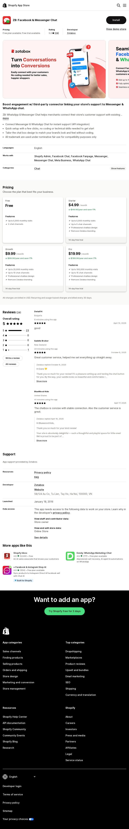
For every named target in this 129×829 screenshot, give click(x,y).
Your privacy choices (15, 819)
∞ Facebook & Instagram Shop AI (29, 567)
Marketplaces (74, 657)
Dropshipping (73, 651)
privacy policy (61, 512)
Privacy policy (42, 472)
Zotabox (71, 33)
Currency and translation (81, 694)
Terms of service (13, 794)
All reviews (11, 364)
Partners (71, 741)
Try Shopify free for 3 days (65, 611)
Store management (14, 688)
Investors (71, 729)
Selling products (12, 663)
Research (8, 747)
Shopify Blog (10, 741)
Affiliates (71, 747)
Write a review (13, 358)
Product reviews (75, 663)
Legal (69, 754)
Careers (70, 723)
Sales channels (12, 651)
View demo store (116, 29)
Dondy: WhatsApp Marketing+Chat (94, 553)
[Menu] (124, 5)
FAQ (36, 477)
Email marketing (75, 676)
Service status (74, 760)
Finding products (13, 657)
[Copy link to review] (44, 311)
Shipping (71, 688)
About (69, 716)
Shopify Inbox (20, 553)
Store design (10, 676)
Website (39, 489)
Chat (37, 168)
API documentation (14, 723)
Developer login (12, 786)
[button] (33, 556)
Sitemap (7, 810)
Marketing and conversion (18, 682)
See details (41, 537)
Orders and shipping (15, 670)
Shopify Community (14, 729)
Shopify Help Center (15, 716)
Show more (41, 381)
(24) (57, 33)
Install (116, 20)
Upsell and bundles (77, 670)
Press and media (75, 735)
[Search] (118, 5)
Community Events (14, 735)
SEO (68, 682)
